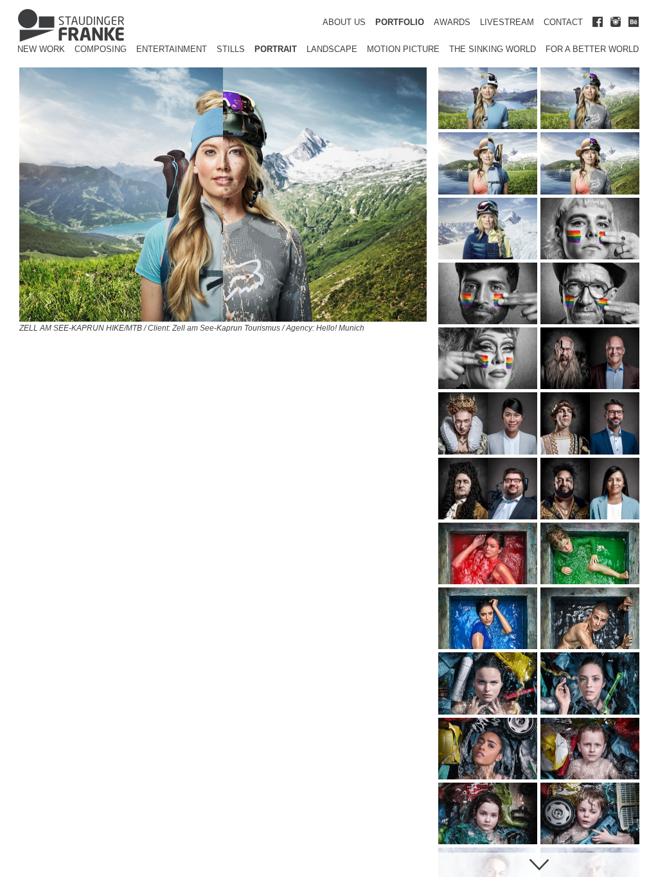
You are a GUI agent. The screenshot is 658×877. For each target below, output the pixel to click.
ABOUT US (344, 22)
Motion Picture (403, 49)
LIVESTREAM (507, 22)
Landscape (332, 49)
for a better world (592, 49)
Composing (101, 49)
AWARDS (452, 22)
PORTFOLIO (399, 22)
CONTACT (563, 22)
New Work (41, 49)
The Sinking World (492, 49)
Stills (231, 49)
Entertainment (171, 49)
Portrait (275, 49)
